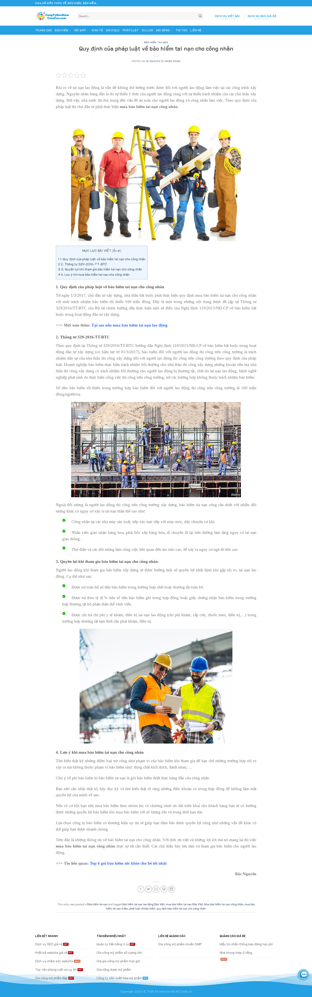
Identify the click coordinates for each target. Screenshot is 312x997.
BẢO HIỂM (61, 30)
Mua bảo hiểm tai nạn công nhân (223, 904)
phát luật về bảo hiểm (142, 908)
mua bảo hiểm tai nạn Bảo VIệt (184, 904)
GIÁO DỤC (112, 30)
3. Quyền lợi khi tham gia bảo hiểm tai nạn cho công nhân (100, 269)
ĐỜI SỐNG (163, 30)
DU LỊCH (147, 30)
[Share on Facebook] (140, 889)
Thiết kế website (158, 991)
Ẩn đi (116, 250)
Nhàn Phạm (172, 61)
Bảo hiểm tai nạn (156, 42)
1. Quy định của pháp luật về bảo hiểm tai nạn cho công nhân (101, 259)
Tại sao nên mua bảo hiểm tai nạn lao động (129, 325)
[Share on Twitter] (148, 889)
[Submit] (200, 16)
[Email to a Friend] (156, 889)
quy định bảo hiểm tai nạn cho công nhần (181, 908)
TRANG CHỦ (43, 30)
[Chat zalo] (303, 974)
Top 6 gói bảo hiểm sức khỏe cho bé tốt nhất (128, 863)
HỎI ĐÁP (80, 30)
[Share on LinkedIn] (171, 889)
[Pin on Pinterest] (163, 889)
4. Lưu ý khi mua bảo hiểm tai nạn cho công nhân (93, 274)
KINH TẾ (97, 30)
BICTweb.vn (184, 991)
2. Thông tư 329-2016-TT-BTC (82, 264)
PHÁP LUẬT (130, 30)
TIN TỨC (182, 30)
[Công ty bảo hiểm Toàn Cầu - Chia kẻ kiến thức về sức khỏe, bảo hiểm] (52, 16)
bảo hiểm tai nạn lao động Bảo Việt (143, 904)
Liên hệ (195, 30)
